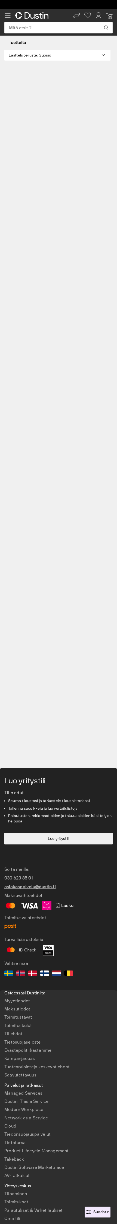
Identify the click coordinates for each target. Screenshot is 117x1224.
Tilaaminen (15, 1193)
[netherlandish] (56, 974)
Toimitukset (16, 1201)
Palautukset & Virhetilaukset (33, 1210)
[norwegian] (20, 974)
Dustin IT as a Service (26, 1101)
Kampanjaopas (19, 1058)
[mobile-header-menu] (7, 15)
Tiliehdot (13, 1033)
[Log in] (98, 15)
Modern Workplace (23, 1109)
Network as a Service (26, 1117)
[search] (105, 27)
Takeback (14, 1159)
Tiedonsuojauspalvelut (27, 1134)
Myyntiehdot (17, 1000)
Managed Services (23, 1093)
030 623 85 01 (18, 878)
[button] (76, 15)
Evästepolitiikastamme (27, 1050)
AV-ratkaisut (17, 1175)
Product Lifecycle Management (36, 1150)
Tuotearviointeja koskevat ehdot (37, 1066)
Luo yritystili (58, 838)
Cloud (10, 1126)
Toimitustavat (18, 1017)
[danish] (32, 974)
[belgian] (68, 974)
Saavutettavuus (20, 1075)
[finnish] (44, 974)
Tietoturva (15, 1142)
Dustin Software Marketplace (34, 1167)
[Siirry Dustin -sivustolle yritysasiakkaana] (33, 15)
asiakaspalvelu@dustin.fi (30, 886)
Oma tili (12, 1218)
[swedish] (8, 974)
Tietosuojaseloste (22, 1042)
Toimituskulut (18, 1025)
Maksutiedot (17, 1009)
